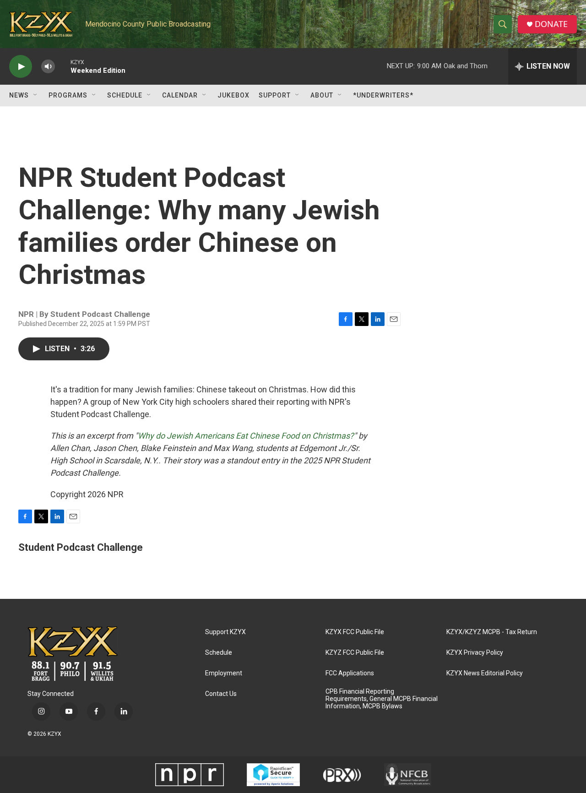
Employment (223, 673)
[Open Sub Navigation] (35, 95)
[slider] (62, 66)
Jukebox (233, 95)
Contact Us (221, 693)
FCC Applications (350, 673)
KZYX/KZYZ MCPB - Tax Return (491, 632)
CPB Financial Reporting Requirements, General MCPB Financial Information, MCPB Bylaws (382, 699)
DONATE (551, 24)
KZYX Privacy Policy (474, 652)
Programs (68, 95)
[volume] (48, 66)
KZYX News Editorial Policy (484, 673)
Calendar (180, 95)
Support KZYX (225, 632)
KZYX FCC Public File (355, 632)
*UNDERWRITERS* (383, 95)
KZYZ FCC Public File (355, 652)
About (321, 95)
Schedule (124, 95)
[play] (20, 66)
